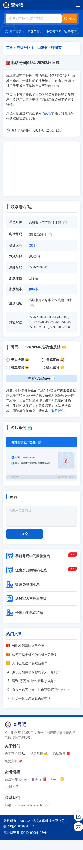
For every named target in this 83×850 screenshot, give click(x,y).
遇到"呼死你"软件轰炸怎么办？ (34, 681)
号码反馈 (45, 113)
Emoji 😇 (57, 779)
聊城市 (33, 289)
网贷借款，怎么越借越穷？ (31, 698)
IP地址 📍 (12, 787)
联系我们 (57, 411)
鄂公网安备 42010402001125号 (24, 832)
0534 (32, 245)
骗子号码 (70, 31)
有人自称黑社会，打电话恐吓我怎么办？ (41, 690)
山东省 (33, 278)
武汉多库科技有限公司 (48, 821)
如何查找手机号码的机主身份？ (34, 654)
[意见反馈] (78, 816)
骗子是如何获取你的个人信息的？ (36, 672)
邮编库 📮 (39, 779)
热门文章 (14, 634)
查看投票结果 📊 (41, 378)
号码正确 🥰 (55, 360)
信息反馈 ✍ (39, 753)
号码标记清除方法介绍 (28, 645)
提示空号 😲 (55, 367)
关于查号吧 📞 (15, 753)
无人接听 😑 (20, 360)
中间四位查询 (34, 31)
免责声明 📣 (13, 761)
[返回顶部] (78, 826)
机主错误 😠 (20, 367)
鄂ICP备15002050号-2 (18, 826)
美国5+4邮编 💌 (16, 779)
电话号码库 (53, 31)
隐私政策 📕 (61, 753)
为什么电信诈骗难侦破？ (29, 663)
